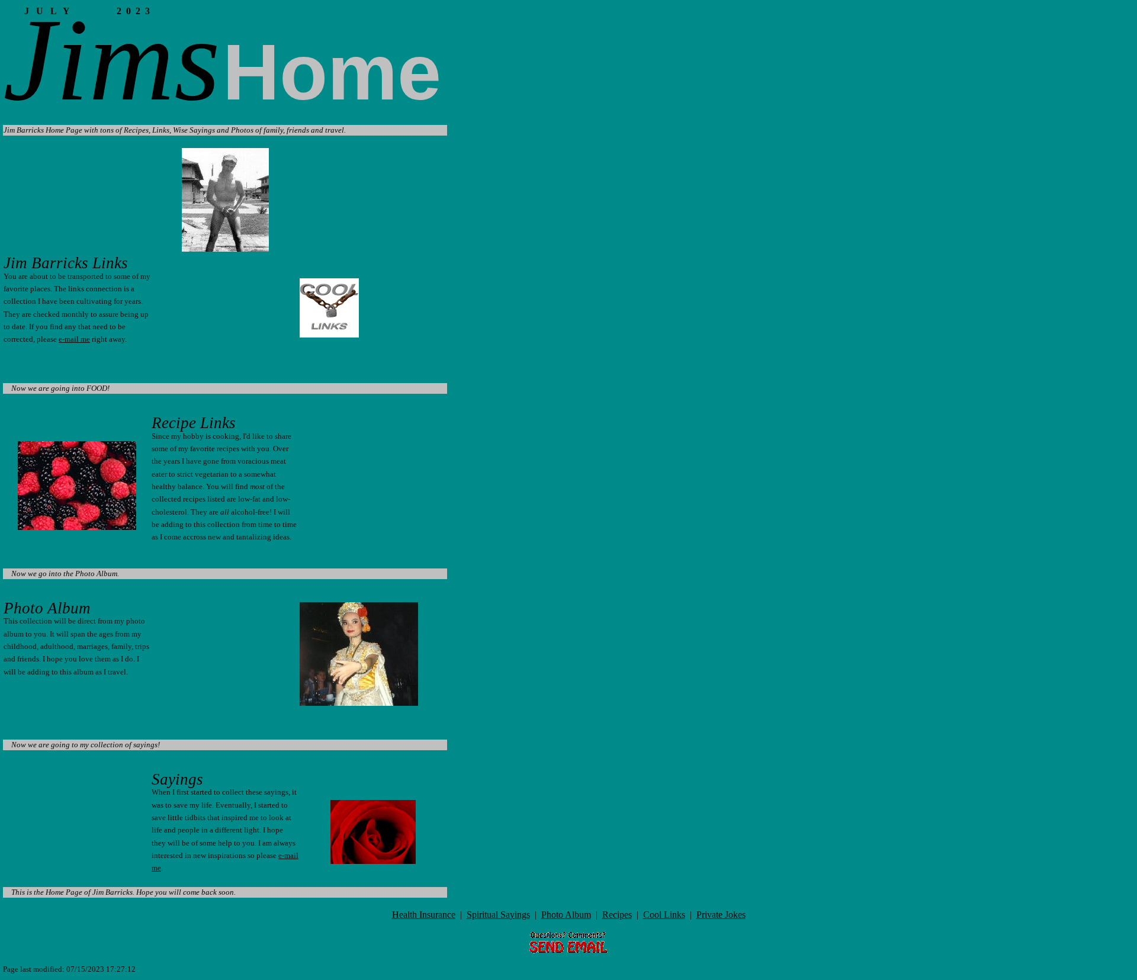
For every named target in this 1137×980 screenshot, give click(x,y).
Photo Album (566, 915)
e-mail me (74, 339)
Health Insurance (423, 915)
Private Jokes (721, 915)
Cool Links (664, 915)
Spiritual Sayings (498, 915)
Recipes (617, 915)
